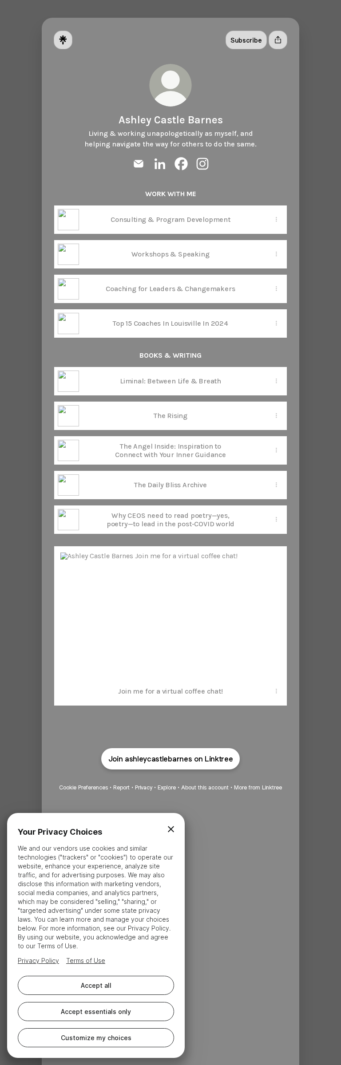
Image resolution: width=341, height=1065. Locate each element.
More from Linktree (258, 787)
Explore (167, 787)
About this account (205, 787)
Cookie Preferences (83, 787)
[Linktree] (63, 40)
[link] (138, 163)
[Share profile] (278, 40)
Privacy (143, 787)
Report (121, 787)
